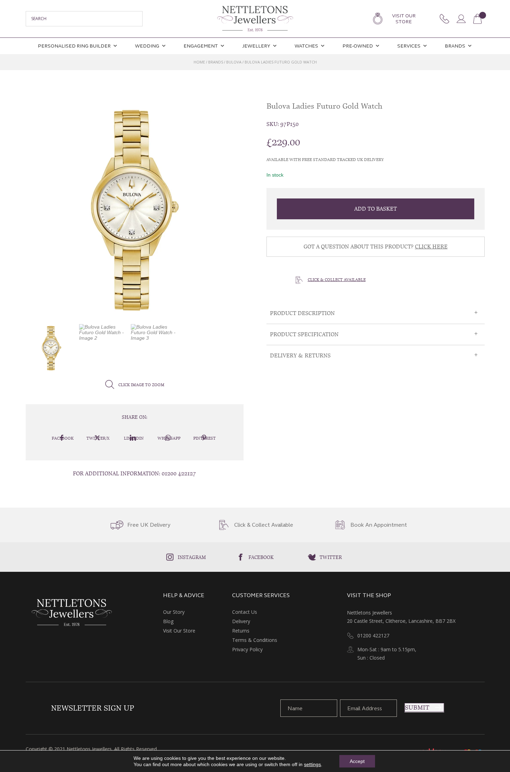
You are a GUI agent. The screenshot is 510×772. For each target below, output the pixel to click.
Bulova (233, 62)
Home (199, 62)
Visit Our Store (404, 19)
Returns (240, 630)
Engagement (201, 46)
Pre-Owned (357, 46)
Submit (417, 707)
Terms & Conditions (254, 640)
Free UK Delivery (148, 525)
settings (312, 764)
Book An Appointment (378, 525)
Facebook (261, 557)
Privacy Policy (247, 649)
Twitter (331, 557)
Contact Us (244, 612)
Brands (455, 46)
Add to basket (375, 209)
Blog (168, 621)
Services (408, 46)
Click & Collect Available (337, 279)
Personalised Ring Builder (74, 46)
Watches (306, 46)
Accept (357, 761)
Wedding (147, 46)
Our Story (174, 612)
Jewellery (256, 46)
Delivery (241, 621)
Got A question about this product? (376, 246)
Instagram (192, 557)
